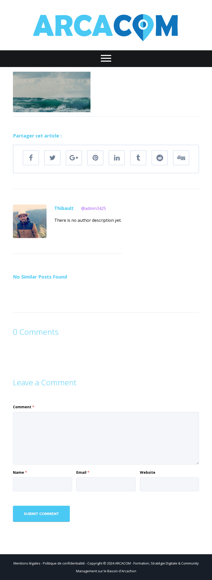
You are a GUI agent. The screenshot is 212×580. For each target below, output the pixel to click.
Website (147, 472)
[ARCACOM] (106, 24)
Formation (141, 563)
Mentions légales (26, 563)
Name (20, 472)
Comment (23, 406)
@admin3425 (93, 208)
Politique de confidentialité (64, 563)
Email (82, 472)
